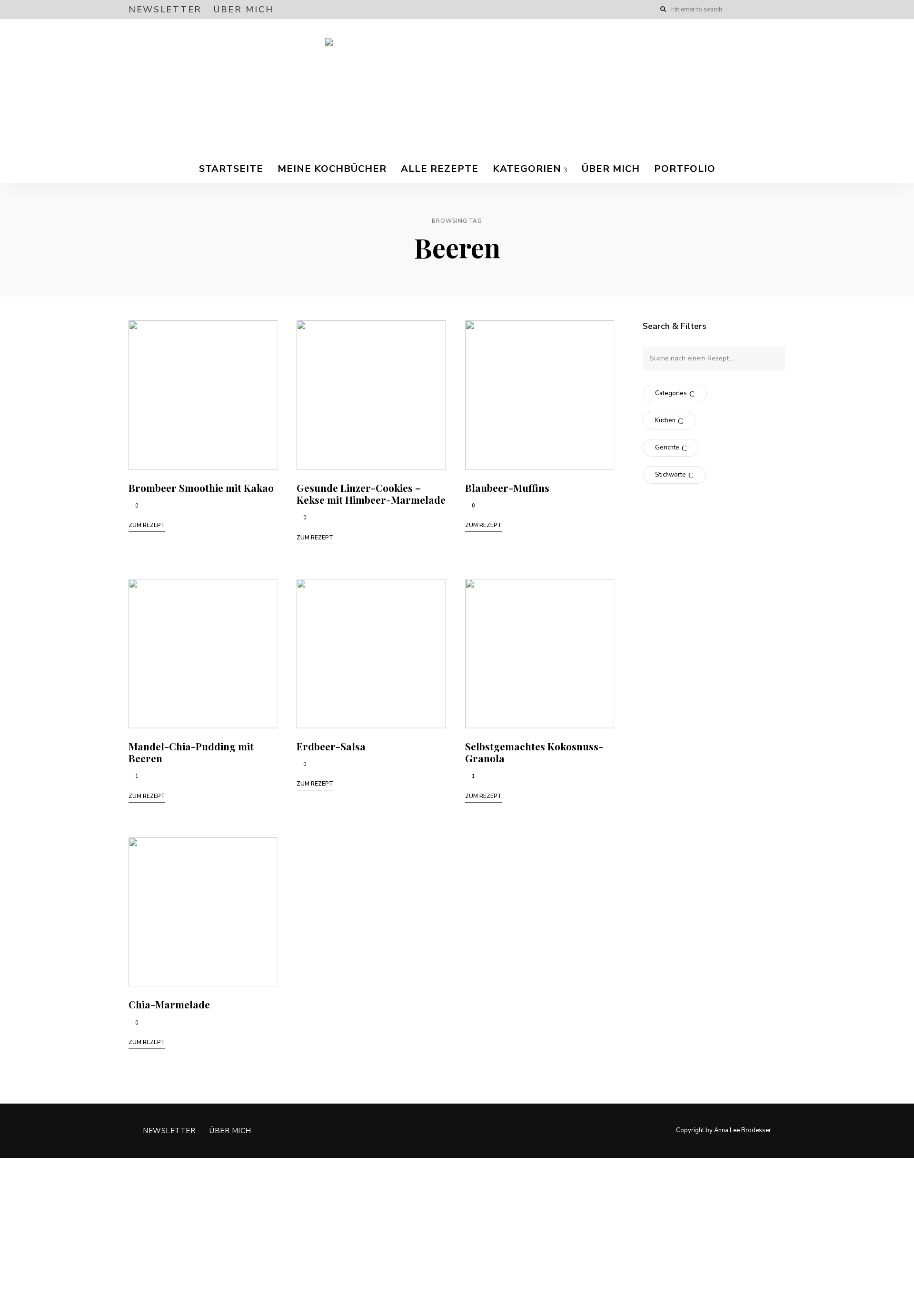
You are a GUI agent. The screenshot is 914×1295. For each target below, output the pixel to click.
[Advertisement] (285, 1224)
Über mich (243, 9)
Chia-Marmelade (169, 1004)
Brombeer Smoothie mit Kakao (201, 487)
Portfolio (684, 168)
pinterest (781, 9)
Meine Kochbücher (332, 168)
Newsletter (165, 9)
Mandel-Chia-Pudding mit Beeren (191, 752)
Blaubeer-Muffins (507, 487)
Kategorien (527, 168)
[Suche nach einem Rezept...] (714, 358)
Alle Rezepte (439, 168)
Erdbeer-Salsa (331, 746)
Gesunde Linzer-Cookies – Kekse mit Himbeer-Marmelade (371, 493)
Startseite (231, 168)
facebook (743, 9)
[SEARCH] (771, 358)
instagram (762, 9)
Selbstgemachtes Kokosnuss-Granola (534, 752)
